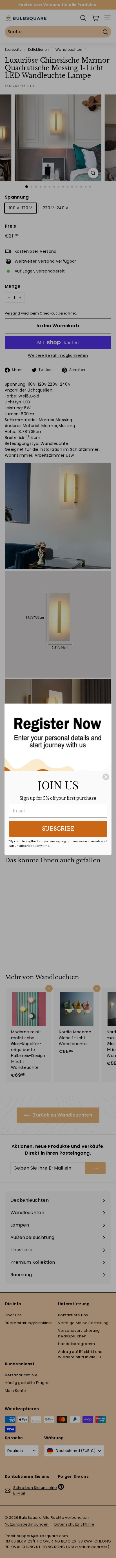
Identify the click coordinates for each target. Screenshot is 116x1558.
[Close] (105, 776)
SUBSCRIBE (58, 828)
